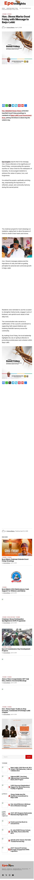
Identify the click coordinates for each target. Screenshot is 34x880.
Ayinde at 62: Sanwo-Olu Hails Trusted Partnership (21, 840)
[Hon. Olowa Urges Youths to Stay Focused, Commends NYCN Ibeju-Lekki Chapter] (17, 697)
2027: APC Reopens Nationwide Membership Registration (21, 813)
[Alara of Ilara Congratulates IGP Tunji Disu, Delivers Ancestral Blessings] (17, 667)
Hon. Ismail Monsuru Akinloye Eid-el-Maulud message (20, 805)
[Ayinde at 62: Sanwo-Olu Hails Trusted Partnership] (5, 841)
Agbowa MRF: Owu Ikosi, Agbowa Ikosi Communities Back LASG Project (20, 778)
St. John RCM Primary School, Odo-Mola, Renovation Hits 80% (21, 831)
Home (3, 8)
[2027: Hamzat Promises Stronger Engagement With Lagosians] (5, 849)
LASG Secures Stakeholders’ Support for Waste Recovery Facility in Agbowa (20, 787)
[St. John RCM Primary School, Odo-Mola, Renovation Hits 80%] (5, 832)
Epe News (4, 14)
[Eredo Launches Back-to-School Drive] (5, 823)
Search (29, 756)
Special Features (11, 617)
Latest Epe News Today (12, 8)
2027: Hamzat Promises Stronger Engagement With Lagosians (20, 849)
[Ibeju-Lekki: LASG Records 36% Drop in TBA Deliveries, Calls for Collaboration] (5, 769)
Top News (9, 14)
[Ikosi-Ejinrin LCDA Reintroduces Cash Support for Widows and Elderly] (17, 577)
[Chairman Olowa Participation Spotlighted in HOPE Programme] (17, 607)
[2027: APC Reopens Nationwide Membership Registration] (5, 814)
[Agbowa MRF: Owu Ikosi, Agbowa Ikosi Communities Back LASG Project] (5, 778)
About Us (4, 868)
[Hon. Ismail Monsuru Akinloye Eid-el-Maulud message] (5, 805)
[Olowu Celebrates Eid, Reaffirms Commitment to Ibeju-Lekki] (5, 796)
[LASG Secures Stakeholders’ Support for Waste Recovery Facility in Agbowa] (5, 787)
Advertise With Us (17, 868)
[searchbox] (13, 757)
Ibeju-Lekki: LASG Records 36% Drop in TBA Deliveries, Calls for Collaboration (21, 769)
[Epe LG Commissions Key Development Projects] (17, 637)
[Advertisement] (17, 84)
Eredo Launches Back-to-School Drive (19, 822)
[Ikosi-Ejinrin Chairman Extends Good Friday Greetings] (17, 547)
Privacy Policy (25, 868)
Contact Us (9, 868)
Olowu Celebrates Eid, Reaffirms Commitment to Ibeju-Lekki (19, 796)
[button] (2, 3)
